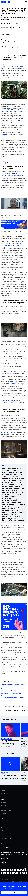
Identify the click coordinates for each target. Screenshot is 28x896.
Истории (3, 5)
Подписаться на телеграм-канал (13, 710)
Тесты (3, 818)
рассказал (4, 44)
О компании (4, 793)
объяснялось (4, 134)
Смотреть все (5, 847)
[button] (26, 2)
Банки (2, 830)
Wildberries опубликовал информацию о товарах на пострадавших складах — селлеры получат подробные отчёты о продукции (9, 777)
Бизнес (3, 833)
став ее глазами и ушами (16, 391)
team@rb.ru (4, 858)
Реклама (3, 825)
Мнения (3, 808)
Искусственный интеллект (9, 827)
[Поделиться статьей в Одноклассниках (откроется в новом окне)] (16, 27)
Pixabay (12, 677)
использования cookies (8, 886)
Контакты (4, 796)
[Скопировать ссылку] (20, 27)
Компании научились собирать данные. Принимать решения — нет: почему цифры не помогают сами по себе (10, 742)
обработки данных (21, 886)
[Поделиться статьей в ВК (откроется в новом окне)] (13, 27)
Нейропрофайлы (6, 810)
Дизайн (3, 841)
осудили (17, 120)
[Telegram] (2, 862)
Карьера (3, 835)
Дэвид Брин (4, 432)
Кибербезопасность (7, 838)
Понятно (14, 892)
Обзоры (3, 813)
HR (1, 843)
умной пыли (12, 383)
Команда (3, 790)
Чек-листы (4, 815)
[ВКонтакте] (5, 862)
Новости (3, 802)
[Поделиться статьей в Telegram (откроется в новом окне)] (10, 27)
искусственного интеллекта (9, 417)
